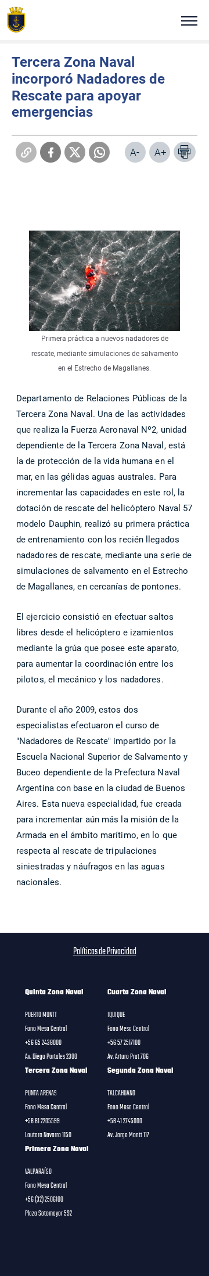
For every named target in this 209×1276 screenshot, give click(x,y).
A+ (160, 152)
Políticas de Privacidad (104, 952)
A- (134, 152)
